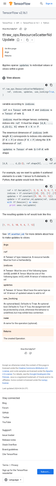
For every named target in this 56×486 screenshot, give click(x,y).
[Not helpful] (25, 29)
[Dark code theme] (46, 85)
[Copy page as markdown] (27, 40)
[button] (28, 78)
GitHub (5, 412)
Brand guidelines (10, 449)
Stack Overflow (9, 444)
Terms (5, 465)
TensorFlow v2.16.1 (14, 13)
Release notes (9, 440)
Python (46, 23)
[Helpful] (21, 29)
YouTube (6, 422)
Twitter (5, 417)
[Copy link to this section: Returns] (14, 331)
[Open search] (41, 3)
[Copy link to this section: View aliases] (23, 78)
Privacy (14, 465)
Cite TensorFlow (9, 454)
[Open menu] (5, 3)
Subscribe (46, 471)
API (17, 23)
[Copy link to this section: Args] (11, 245)
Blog (4, 403)
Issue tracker (8, 435)
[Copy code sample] (51, 85)
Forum (5, 408)
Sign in (49, 3)
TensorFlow (7, 23)
